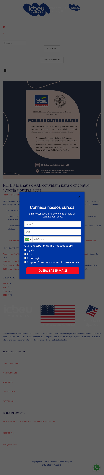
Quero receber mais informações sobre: (48, 245)
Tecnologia (33, 258)
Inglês (30, 250)
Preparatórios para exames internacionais (52, 262)
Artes (29, 254)
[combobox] (28, 239)
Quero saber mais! (53, 270)
